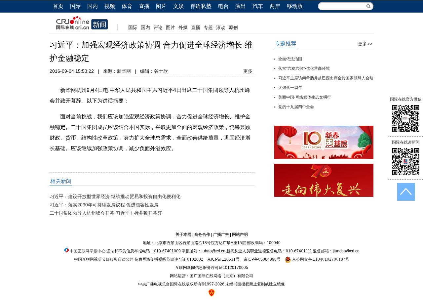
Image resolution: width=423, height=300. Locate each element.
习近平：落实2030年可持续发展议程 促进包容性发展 (104, 204)
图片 (161, 6)
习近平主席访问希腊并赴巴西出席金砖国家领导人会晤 (325, 78)
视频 (109, 6)
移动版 (295, 6)
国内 (92, 6)
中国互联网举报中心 (87, 251)
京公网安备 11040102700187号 (320, 259)
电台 (223, 6)
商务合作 (202, 234)
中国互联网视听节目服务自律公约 (104, 259)
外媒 (183, 27)
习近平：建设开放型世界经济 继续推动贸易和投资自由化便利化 (115, 196)
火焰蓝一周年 (290, 87)
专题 (208, 27)
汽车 (257, 6)
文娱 (178, 6)
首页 (58, 6)
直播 (144, 6)
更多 (247, 71)
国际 (75, 6)
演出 (240, 6)
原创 (233, 27)
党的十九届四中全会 (296, 107)
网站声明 (240, 234)
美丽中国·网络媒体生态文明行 (304, 97)
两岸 (275, 6)
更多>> (365, 43)
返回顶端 (406, 192)
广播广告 (221, 234)
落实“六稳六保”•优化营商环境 (304, 68)
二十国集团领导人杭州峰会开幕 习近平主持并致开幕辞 (106, 213)
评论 (158, 27)
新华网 (124, 71)
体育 (127, 6)
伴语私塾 (201, 6)
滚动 (220, 27)
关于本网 (183, 234)
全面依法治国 (290, 59)
